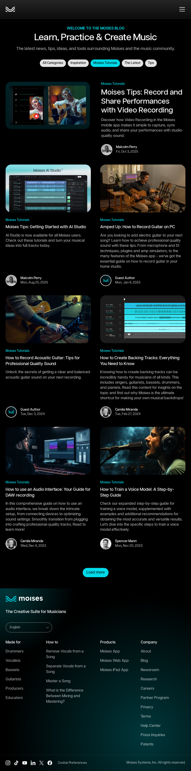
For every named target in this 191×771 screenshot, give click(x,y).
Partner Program (155, 698)
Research (149, 679)
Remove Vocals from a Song (65, 654)
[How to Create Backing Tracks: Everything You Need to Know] (142, 319)
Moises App (110, 651)
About (146, 651)
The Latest (132, 63)
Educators (14, 698)
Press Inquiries (153, 735)
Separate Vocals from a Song (66, 669)
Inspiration (78, 63)
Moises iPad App (114, 670)
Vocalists (13, 661)
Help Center (151, 726)
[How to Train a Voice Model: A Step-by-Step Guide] (142, 451)
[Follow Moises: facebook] (50, 763)
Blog (144, 661)
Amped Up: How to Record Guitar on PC (137, 227)
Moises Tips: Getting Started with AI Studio (46, 227)
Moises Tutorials (105, 63)
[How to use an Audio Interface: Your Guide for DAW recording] (48, 451)
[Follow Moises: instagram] (8, 763)
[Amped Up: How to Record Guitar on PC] (142, 188)
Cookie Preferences (72, 762)
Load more (95, 572)
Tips (151, 63)
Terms (146, 716)
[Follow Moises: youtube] (24, 763)
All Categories (53, 63)
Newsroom (150, 670)
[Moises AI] (10, 9)
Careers (147, 689)
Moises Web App (114, 661)
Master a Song (58, 681)
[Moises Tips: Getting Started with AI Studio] (48, 188)
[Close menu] (182, 9)
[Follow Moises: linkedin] (33, 763)
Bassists (12, 670)
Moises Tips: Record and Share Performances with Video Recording (141, 101)
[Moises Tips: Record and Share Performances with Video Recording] (48, 105)
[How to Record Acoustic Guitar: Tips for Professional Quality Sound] (48, 319)
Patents (147, 744)
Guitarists (13, 679)
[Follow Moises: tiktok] (16, 763)
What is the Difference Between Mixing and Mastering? (64, 696)
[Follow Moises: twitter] (41, 763)
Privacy (147, 707)
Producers (14, 689)
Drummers (15, 651)
